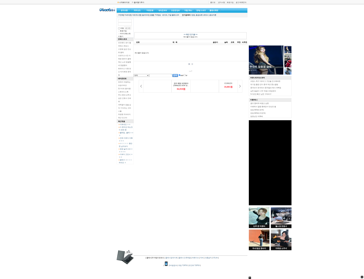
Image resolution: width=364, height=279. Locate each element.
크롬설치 (208, 258)
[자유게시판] (175, 10)
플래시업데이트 (171, 258)
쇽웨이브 (195, 258)
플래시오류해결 (185, 258)
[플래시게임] (213, 10)
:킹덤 (193, 15)
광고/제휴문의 (241, 2)
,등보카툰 (212, 15)
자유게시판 (136, 15)
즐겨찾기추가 (139, 2)
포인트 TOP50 (194, 265)
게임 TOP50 (183, 265)
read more (253, 70)
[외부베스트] (187, 10)
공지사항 (221, 2)
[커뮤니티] (137, 10)
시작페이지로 (124, 2)
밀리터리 (145, 15)
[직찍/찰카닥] (162, 10)
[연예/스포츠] (200, 10)
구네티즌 (127, 15)
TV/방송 (158, 15)
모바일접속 (172, 265)
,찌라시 (206, 15)
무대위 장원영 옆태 (260, 66)
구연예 (120, 15)
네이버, (165, 15)
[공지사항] (123, 10)
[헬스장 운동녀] (281, 224)
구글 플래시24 (173, 15)
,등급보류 (199, 15)
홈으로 (212, 2)
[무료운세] (149, 10)
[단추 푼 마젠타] (259, 224)
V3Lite (215, 258)
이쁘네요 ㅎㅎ (125, 124)
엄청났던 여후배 (256, 116)
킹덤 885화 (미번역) (258, 113)
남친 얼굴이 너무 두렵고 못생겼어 (263, 91)
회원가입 (230, 2)
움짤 (152, 15)
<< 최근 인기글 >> (190, 34)
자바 (201, 258)
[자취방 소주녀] (281, 246)
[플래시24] (107, 12)
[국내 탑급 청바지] (259, 246)
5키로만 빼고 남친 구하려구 (260, 94)
